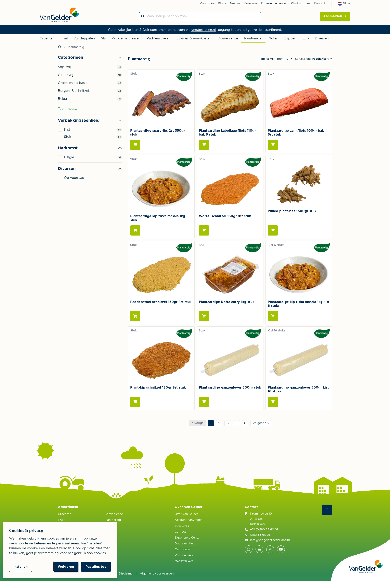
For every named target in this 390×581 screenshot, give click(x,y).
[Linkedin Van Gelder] (259, 549)
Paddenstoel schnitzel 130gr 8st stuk (161, 302)
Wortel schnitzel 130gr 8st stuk (225, 216)
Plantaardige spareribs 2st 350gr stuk (157, 132)
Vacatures (207, 3)
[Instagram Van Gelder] (248, 549)
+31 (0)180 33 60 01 (264, 529)
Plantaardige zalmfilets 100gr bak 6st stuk (296, 132)
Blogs (222, 3)
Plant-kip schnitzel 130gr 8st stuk (158, 387)
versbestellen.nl (203, 29)
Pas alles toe (96, 566)
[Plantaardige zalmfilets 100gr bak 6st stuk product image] (299, 103)
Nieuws (235, 3)
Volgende (259, 423)
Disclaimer (126, 573)
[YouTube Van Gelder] (281, 549)
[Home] (60, 47)
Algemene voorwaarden (157, 573)
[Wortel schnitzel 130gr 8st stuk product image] (230, 189)
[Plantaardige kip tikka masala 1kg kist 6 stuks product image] (299, 274)
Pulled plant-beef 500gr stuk (292, 211)
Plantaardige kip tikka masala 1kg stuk (157, 218)
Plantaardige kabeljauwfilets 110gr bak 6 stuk (227, 132)
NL (345, 3)
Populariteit (320, 59)
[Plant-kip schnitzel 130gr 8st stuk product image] (161, 360)
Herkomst (68, 148)
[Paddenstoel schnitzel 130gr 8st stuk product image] (161, 274)
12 (286, 59)
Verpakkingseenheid (79, 120)
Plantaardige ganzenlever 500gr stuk (230, 387)
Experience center (274, 3)
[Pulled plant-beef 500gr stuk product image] (299, 184)
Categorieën (70, 57)
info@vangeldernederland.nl (270, 540)
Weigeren (66, 566)
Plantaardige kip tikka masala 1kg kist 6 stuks (298, 303)
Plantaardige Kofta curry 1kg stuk (226, 302)
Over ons (250, 3)
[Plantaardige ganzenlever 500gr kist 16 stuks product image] (299, 360)
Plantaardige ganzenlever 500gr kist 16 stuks (298, 389)
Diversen (67, 169)
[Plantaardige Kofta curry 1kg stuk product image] (230, 274)
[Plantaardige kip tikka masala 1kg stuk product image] (161, 189)
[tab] (90, 107)
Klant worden (300, 3)
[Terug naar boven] (327, 510)
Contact (319, 3)
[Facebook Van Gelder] (270, 549)
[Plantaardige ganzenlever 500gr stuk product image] (230, 360)
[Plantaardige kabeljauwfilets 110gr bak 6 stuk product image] (230, 103)
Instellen (20, 566)
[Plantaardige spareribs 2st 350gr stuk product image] (161, 103)
